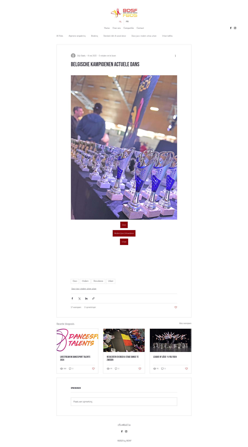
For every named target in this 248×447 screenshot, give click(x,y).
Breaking (94, 36)
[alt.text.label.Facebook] (230, 28)
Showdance (98, 281)
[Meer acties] (175, 55)
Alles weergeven (185, 323)
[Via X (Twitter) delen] (79, 298)
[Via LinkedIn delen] (86, 298)
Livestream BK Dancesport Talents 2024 (75, 358)
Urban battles (167, 36)
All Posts (60, 36)
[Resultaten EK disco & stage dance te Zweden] (124, 340)
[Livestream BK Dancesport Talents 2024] (77, 340)
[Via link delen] (93, 298)
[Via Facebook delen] (72, 298)
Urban (110, 281)
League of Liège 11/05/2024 (165, 356)
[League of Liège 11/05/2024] (170, 340)
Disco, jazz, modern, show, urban (144, 36)
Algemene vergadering (77, 36)
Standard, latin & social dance (114, 36)
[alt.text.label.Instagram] (235, 28)
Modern (85, 281)
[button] (116, 28)
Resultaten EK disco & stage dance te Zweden (123, 358)
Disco (75, 281)
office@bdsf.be (124, 425)
